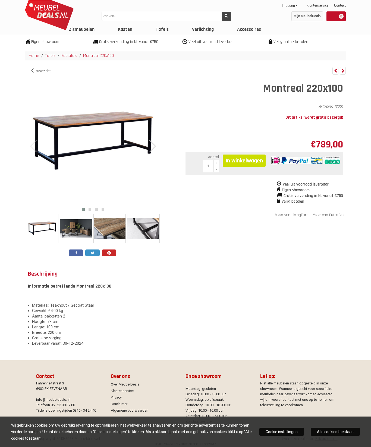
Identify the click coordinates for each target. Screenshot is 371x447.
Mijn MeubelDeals (307, 16)
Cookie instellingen (282, 432)
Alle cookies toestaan (335, 432)
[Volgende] (343, 71)
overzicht (43, 71)
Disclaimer (119, 404)
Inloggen (288, 6)
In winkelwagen (244, 161)
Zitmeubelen (82, 29)
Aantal (213, 157)
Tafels (162, 29)
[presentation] (33, 146)
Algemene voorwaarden (129, 410)
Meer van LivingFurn (292, 215)
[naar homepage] (48, 29)
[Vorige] (335, 71)
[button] (83, 209)
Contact (340, 5)
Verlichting (203, 29)
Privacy (116, 397)
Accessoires (249, 29)
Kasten (125, 29)
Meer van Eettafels (328, 215)
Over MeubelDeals (125, 384)
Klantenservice (318, 5)
